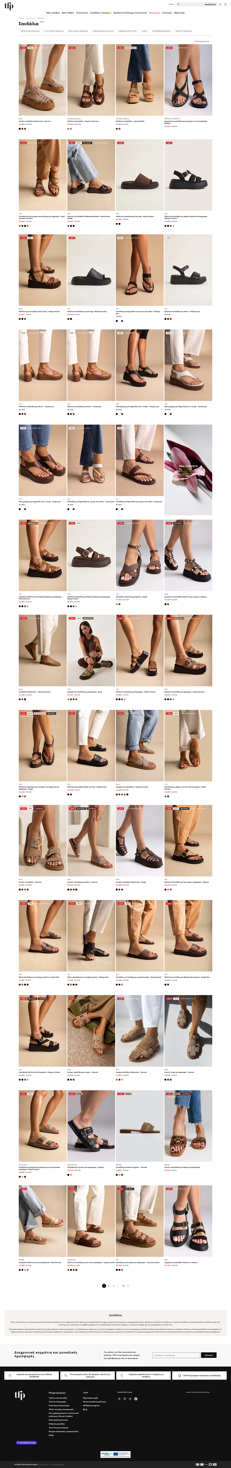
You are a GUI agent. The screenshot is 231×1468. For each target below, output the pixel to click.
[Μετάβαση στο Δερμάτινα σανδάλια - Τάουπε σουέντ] (140, 745)
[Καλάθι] (225, 4)
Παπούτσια (30, 18)
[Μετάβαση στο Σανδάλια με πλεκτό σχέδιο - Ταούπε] (140, 1126)
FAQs (51, 1435)
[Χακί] (117, 605)
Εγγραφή (209, 1355)
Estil (20, 119)
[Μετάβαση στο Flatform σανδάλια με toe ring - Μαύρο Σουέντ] (91, 270)
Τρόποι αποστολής (58, 1398)
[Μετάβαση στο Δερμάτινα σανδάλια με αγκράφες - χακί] (91, 650)
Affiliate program (91, 1405)
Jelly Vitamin (72, 1165)
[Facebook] (119, 1399)
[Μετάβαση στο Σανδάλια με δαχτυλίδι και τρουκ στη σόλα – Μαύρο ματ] (140, 270)
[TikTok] (130, 1399)
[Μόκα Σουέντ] (171, 226)
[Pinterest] (136, 1399)
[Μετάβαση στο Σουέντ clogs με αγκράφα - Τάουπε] (188, 1031)
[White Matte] (119, 321)
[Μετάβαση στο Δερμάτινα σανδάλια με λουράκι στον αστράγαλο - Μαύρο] (188, 80)
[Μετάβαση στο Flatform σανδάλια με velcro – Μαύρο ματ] (188, 270)
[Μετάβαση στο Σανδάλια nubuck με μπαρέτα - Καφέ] (140, 555)
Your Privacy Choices (58, 1427)
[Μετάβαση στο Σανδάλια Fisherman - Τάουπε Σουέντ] (43, 650)
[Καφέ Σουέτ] (165, 226)
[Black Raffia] (117, 129)
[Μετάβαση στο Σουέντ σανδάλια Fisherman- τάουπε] (43, 80)
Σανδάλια (41, 18)
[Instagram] (125, 1399)
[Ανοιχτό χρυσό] (28, 226)
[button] (171, 4)
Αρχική (21, 18)
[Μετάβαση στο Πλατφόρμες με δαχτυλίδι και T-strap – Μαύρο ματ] (140, 365)
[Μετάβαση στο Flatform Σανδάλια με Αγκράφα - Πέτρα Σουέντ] (188, 650)
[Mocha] (76, 700)
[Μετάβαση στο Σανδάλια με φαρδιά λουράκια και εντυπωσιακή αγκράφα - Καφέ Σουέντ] (43, 1126)
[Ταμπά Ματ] (171, 319)
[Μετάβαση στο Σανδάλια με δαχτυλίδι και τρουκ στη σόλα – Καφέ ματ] (140, 460)
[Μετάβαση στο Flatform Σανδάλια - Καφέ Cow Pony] (91, 80)
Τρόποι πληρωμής (57, 1401)
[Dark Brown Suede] (119, 1270)
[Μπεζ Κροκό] (122, 985)
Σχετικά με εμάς (90, 1398)
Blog (85, 1409)
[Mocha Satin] (25, 1270)
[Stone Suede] (173, 226)
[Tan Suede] (25, 319)
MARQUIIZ (71, 1260)
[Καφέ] (25, 129)
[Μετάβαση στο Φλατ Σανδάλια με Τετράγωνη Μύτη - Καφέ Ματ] (43, 935)
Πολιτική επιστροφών (59, 1405)
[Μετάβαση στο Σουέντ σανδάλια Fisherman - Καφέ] (140, 840)
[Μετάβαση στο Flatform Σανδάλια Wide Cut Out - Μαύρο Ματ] (91, 745)
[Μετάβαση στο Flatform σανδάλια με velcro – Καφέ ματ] (91, 365)
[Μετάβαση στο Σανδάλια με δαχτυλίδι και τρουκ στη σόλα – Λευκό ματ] (91, 460)
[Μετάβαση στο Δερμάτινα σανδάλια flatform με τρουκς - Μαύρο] (188, 555)
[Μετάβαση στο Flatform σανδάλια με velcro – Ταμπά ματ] (43, 365)
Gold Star (23, 1165)
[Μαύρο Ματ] (25, 226)
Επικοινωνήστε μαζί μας (94, 1401)
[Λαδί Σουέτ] (119, 795)
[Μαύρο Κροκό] (117, 985)
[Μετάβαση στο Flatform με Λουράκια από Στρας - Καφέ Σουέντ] (43, 270)
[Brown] (171, 890)
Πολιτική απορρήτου (57, 1464)
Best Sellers (68, 12)
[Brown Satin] (20, 1270)
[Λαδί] (122, 1080)
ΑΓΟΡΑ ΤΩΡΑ (188, 474)
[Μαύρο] (20, 129)
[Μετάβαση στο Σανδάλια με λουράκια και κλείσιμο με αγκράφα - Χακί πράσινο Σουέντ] (43, 175)
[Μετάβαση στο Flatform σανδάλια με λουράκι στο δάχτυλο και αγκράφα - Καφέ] (43, 745)
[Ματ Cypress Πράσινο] (25, 1177)
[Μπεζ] (71, 1175)
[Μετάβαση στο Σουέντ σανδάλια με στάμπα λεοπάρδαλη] (188, 1126)
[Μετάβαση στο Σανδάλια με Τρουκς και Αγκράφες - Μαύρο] (91, 1126)
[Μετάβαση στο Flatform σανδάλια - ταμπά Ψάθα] (140, 80)
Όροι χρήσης (43, 1464)
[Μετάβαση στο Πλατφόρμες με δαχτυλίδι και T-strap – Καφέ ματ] (43, 460)
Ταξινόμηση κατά (202, 41)
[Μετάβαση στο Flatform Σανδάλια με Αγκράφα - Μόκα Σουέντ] (140, 650)
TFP (20, 214)
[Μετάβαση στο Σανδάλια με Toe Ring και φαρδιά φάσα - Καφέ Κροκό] (140, 935)
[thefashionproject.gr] (19, 1395)
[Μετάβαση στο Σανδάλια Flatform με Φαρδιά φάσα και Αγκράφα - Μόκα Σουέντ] (43, 555)
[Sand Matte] (22, 1177)
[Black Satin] (22, 1270)
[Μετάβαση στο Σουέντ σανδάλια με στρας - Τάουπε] (91, 1031)
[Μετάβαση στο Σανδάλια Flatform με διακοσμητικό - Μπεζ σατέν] (43, 1221)
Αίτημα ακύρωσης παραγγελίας (64, 1431)
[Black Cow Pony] (68, 129)
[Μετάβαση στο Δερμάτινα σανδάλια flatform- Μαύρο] (188, 1221)
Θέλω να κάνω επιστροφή (61, 1409)
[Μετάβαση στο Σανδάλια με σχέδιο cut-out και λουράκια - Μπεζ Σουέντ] (188, 745)
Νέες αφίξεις (53, 12)
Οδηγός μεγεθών (57, 1424)
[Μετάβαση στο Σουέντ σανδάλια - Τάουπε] (43, 840)
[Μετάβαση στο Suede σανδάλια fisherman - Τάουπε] (140, 1031)
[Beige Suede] (20, 226)
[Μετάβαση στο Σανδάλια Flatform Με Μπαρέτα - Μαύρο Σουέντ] (43, 1031)
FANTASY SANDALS (172, 119)
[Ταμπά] (25, 890)
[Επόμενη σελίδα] (128, 1286)
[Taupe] (71, 700)
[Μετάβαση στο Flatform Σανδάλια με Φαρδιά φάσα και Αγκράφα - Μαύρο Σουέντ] (188, 175)
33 (123, 1286)
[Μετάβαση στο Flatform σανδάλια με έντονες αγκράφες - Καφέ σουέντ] (91, 1221)
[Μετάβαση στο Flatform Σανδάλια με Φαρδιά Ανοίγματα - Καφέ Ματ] (188, 935)
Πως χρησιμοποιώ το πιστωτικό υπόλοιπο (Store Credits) (64, 1414)
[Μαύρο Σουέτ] (71, 226)
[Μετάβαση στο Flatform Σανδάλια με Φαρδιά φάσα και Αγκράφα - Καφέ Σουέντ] (91, 555)
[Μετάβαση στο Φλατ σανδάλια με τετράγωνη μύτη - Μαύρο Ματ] (91, 935)
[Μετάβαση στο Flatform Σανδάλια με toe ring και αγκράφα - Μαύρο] (188, 840)
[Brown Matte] (122, 321)
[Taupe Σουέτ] (68, 226)
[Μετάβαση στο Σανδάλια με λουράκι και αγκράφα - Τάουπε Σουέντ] (140, 1221)
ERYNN (118, 1165)
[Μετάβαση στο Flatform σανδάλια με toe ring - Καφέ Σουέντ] (140, 175)
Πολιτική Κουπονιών (58, 1420)
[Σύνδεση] (220, 4)
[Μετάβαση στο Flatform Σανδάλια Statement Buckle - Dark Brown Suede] (91, 175)
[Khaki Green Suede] (168, 797)
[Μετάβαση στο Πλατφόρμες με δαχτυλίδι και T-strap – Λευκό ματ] (188, 365)
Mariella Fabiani (74, 119)
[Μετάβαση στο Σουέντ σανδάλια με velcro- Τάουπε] (91, 840)
